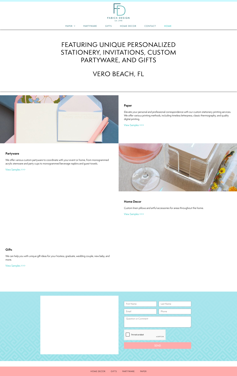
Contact (150, 26)
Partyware (90, 26)
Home (168, 26)
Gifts (108, 26)
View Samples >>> (134, 125)
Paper (68, 26)
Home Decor (128, 26)
